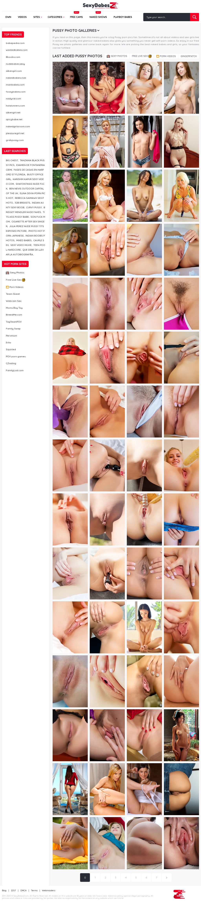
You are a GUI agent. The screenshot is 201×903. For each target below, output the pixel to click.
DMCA (23, 890)
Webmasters (48, 890)
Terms (34, 890)
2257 (13, 890)
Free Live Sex (140, 56)
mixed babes (24, 240)
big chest (12, 160)
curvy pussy (34, 207)
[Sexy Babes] (100, 5)
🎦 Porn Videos (166, 56)
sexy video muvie (21, 245)
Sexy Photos (119, 56)
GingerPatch (189, 56)
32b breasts (22, 202)
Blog (4, 890)
